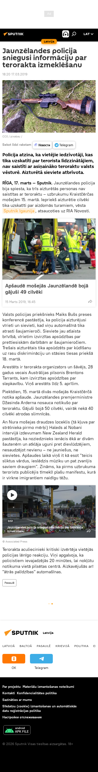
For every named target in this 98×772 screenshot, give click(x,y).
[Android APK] (17, 730)
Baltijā (26, 646)
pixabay (15, 136)
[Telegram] (64, 145)
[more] (90, 301)
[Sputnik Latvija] (14, 36)
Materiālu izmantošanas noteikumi (48, 686)
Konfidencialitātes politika (37, 693)
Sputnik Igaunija (19, 211)
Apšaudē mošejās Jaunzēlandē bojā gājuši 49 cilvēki (46, 288)
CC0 (5, 136)
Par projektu (11, 686)
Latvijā (8, 646)
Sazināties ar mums (17, 700)
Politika (81, 646)
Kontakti (8, 693)
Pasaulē (9, 582)
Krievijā (62, 646)
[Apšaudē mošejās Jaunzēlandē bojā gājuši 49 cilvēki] (49, 249)
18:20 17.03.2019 (14, 74)
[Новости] (42, 145)
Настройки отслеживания (22, 717)
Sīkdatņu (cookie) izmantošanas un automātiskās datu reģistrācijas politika (39, 708)
